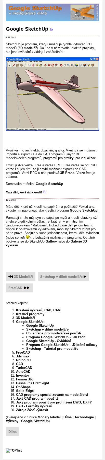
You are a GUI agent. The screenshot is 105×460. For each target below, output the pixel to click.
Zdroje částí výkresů (32, 410)
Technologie (84, 417)
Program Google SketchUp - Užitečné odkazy (61, 345)
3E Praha (67, 173)
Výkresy (12, 421)
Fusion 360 (24, 379)
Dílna (67, 417)
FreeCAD (15, 288)
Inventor (22, 375)
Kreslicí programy (30, 314)
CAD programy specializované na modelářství (52, 395)
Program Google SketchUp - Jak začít (55, 337)
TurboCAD (24, 368)
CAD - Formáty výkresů (34, 406)
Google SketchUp (27, 29)
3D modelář (28, 48)
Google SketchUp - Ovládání (48, 341)
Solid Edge (25, 391)
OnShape (23, 387)
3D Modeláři (23, 277)
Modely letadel (49, 417)
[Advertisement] (55, 138)
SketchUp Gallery (43, 241)
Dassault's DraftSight (32, 383)
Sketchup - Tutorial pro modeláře (52, 349)
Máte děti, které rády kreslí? (24, 192)
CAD (19, 364)
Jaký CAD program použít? (37, 398)
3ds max (22, 356)
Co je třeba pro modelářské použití (53, 333)
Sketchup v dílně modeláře (61, 277)
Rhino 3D (23, 360)
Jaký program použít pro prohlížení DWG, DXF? (54, 402)
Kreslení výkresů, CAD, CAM (38, 310)
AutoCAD (23, 372)
